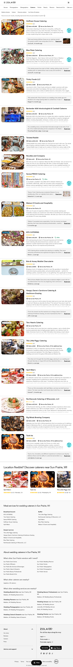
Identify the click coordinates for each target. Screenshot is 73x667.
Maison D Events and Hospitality (47, 524)
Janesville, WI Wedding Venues (46, 607)
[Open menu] (5, 2)
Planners (52, 7)
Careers (6, 638)
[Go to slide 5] (15, 33)
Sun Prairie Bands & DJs (10, 574)
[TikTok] (52, 654)
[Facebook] (41, 654)
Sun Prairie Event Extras (10, 561)
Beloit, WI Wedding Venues (44, 609)
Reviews (6, 636)
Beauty (45, 7)
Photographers (14, 7)
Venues (6, 7)
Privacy (17, 661)
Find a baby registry (45, 642)
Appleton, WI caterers (10, 583)
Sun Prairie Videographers (44, 566)
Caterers (32, 7)
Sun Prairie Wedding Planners (45, 561)
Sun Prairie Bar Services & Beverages (14, 566)
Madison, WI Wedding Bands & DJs (13, 595)
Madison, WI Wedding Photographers (14, 609)
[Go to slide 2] (11, 33)
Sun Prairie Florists (42, 564)
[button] (21, 22)
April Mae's (7, 524)
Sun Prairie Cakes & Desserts (12, 569)
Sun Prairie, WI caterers (33, 12)
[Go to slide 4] (14, 33)
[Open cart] (68, 2)
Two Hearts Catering (9, 517)
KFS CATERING (8, 514)
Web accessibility (47, 661)
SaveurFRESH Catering (10, 519)
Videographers (24, 7)
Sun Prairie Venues (42, 571)
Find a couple (44, 639)
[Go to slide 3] (12, 33)
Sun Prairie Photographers (44, 569)
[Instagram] (49, 654)
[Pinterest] (44, 654)
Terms (22, 661)
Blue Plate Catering (43, 522)
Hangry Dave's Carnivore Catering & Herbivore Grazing (19, 535)
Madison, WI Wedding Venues (45, 604)
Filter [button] (38, 663)
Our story (6, 633)
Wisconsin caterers (22, 12)
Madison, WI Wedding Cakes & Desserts (15, 617)
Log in (42, 636)
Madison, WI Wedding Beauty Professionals (49, 597)
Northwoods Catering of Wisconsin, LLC (49, 517)
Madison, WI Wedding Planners (12, 602)
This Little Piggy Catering (45, 514)
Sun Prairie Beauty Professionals (12, 571)
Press (5, 641)
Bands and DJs (60, 7)
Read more (59, 41)
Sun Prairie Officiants (9, 564)
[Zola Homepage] (11, 2)
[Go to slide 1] (10, 33)
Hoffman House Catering (10, 522)
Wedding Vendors (5, 12)
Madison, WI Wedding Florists (45, 617)
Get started (45, 648)
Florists (39, 7)
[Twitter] (47, 654)
